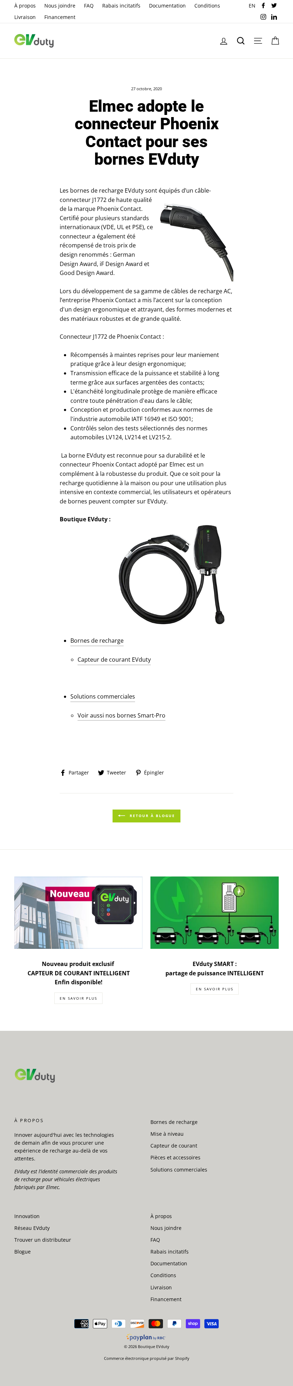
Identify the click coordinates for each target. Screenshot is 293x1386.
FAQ (89, 5)
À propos (25, 5)
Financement (59, 17)
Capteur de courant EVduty (114, 659)
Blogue (22, 1251)
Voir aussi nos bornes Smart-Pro (121, 715)
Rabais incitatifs (121, 5)
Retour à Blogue (151, 815)
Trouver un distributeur (42, 1239)
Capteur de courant (173, 1145)
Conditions (207, 5)
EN (253, 5)
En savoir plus (78, 998)
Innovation (27, 1216)
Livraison (25, 17)
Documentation (167, 5)
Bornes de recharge (97, 640)
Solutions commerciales (102, 696)
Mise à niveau (167, 1133)
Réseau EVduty (32, 1228)
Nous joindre (59, 5)
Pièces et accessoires (175, 1157)
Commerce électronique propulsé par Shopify (146, 1358)
